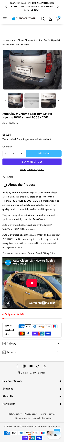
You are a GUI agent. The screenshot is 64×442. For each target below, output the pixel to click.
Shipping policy (22, 418)
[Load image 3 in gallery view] (48, 100)
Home (5, 40)
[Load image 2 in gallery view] (31, 100)
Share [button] (10, 176)
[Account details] (50, 18)
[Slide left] (5, 101)
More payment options (32, 169)
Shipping (22, 139)
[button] (4, 18)
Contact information (42, 418)
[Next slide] (58, 6)
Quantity (7, 146)
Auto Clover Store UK (25, 426)
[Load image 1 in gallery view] (15, 100)
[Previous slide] (6, 6)
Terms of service (47, 413)
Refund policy (15, 413)
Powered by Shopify (49, 426)
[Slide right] (59, 101)
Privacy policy (30, 413)
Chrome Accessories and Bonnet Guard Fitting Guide (28, 253)
